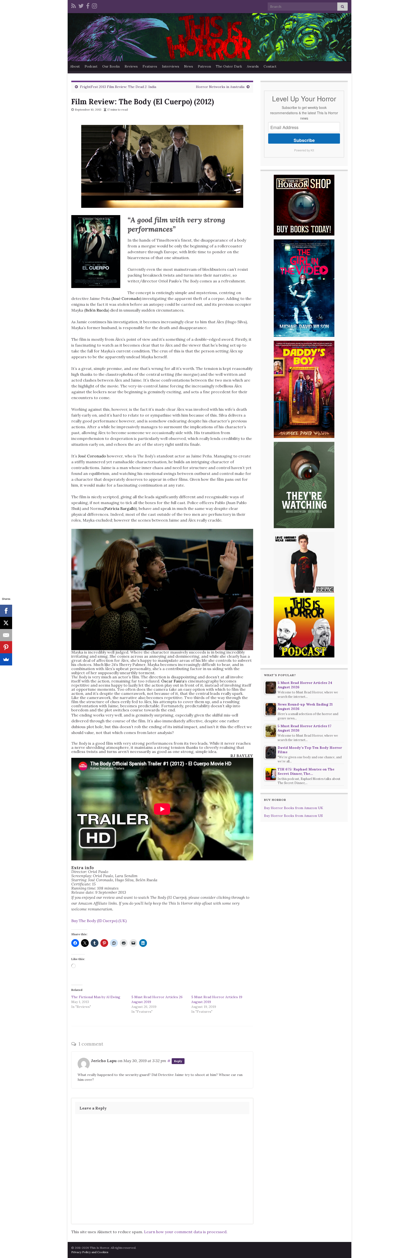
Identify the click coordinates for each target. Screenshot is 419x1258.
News (188, 66)
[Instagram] (94, 5)
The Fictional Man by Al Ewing (95, 997)
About (75, 66)
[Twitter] (81, 5)
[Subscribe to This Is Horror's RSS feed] (73, 5)
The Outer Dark (229, 66)
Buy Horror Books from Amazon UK (293, 808)
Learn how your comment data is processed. (185, 1231)
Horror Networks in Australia (220, 87)
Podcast (91, 66)
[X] (6, 623)
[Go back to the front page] (209, 37)
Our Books (111, 66)
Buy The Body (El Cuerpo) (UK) (99, 920)
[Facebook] (87, 5)
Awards (253, 66)
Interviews (170, 66)
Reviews (131, 66)
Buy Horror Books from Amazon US (293, 815)
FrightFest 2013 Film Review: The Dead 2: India (118, 87)
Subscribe (304, 140)
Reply (178, 1061)
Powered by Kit (304, 150)
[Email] (6, 635)
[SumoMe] (6, 659)
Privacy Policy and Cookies (89, 1252)
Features (150, 66)
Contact (270, 66)
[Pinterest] (6, 647)
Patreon (204, 66)
